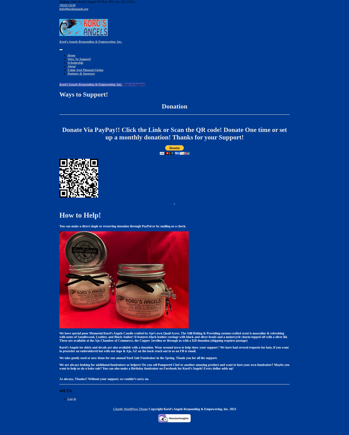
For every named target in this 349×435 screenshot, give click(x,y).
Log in (71, 399)
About (71, 66)
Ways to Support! (79, 59)
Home (71, 55)
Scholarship (75, 62)
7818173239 (67, 5)
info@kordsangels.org (73, 9)
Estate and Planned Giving (85, 70)
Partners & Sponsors (81, 73)
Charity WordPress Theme (130, 409)
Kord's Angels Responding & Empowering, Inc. (90, 41)
